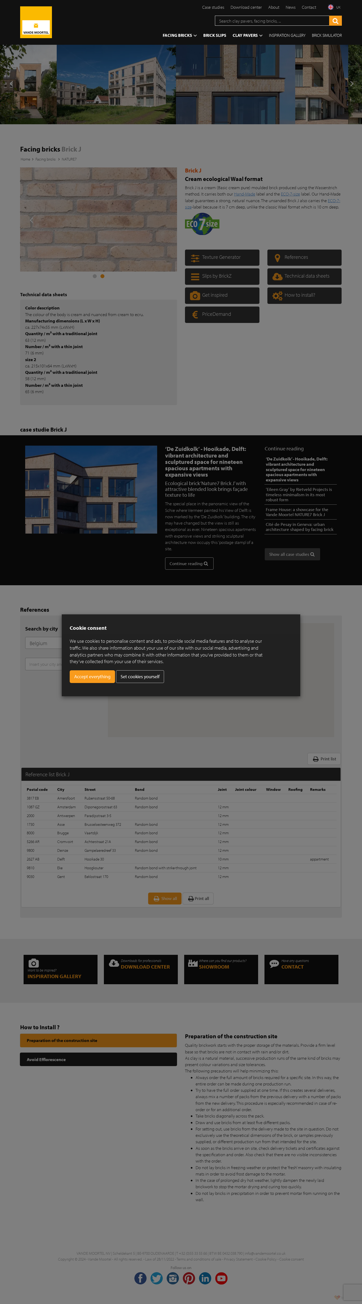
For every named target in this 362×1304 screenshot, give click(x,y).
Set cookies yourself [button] (140, 676)
